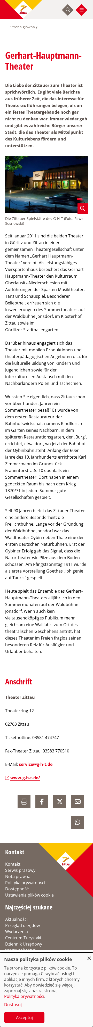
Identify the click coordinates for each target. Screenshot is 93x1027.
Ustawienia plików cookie (29, 895)
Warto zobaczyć (20, 950)
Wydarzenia (16, 931)
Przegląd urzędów (22, 925)
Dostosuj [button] (13, 1004)
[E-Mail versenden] (77, 801)
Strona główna (22, 26)
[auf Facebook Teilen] (41, 801)
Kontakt (12, 864)
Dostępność (17, 889)
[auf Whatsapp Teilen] (77, 822)
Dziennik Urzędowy (23, 944)
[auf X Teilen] (59, 801)
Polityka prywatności (25, 882)
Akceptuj (24, 1017)
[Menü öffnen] (81, 10)
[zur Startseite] (23, 9)
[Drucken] (24, 801)
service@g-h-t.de (35, 764)
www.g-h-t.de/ (25, 778)
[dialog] (46, 990)
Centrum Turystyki (23, 938)
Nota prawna (17, 876)
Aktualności (16, 919)
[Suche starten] (68, 10)
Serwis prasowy (20, 870)
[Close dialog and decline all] (89, 956)
